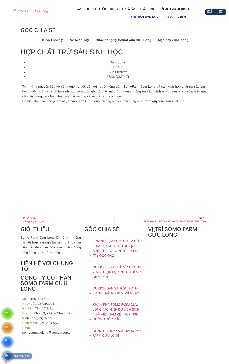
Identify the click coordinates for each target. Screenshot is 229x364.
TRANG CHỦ (82, 9)
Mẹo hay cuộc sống (173, 40)
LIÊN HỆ (182, 16)
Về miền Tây (79, 40)
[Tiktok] (36, 345)
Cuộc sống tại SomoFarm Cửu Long (123, 40)
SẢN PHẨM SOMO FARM (145, 16)
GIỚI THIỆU (99, 9)
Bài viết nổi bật (52, 40)
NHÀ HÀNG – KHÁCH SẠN (139, 9)
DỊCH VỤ (115, 9)
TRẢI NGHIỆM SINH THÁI (172, 9)
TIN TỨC (168, 16)
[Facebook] (26, 345)
